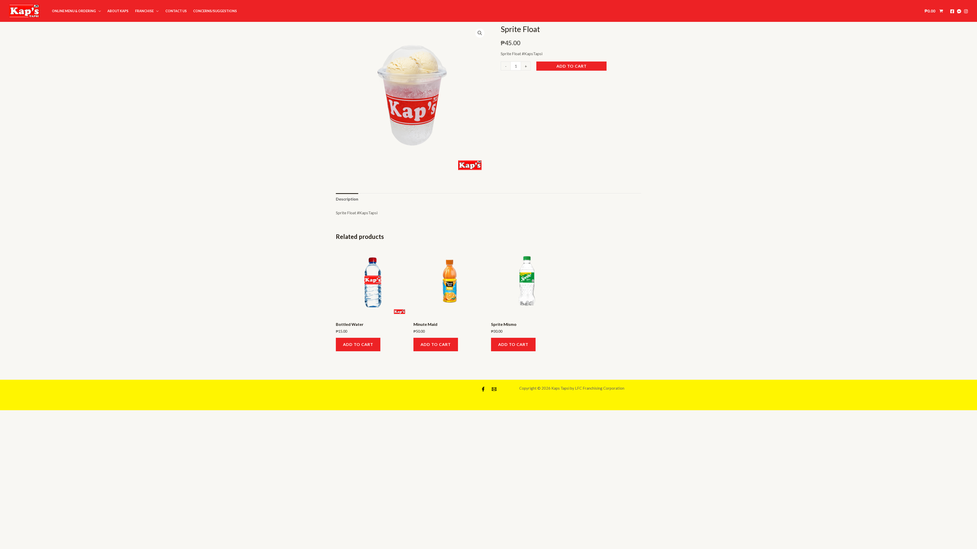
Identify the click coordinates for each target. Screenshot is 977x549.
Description (347, 198)
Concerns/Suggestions (215, 11)
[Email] (494, 389)
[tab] (347, 199)
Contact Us (176, 11)
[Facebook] (952, 11)
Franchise (144, 11)
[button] (24, 11)
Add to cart (571, 66)
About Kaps (117, 11)
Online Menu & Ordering (74, 11)
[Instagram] (966, 11)
